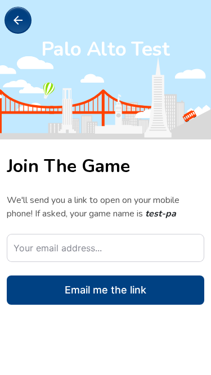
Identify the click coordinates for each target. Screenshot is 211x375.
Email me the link (105, 290)
